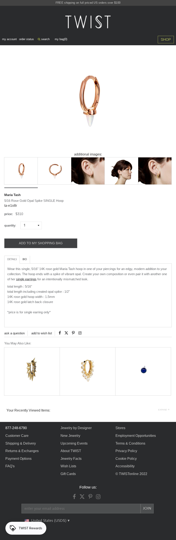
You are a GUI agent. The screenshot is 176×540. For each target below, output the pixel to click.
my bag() (61, 39)
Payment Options (18, 458)
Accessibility (125, 466)
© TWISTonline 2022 (131, 474)
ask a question (14, 333)
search (45, 39)
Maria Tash (12, 195)
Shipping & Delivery (20, 443)
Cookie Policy (126, 458)
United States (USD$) (49, 521)
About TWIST (71, 451)
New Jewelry (70, 435)
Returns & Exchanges (22, 451)
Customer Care (17, 435)
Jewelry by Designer (76, 428)
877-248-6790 (16, 428)
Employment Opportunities (135, 435)
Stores (120, 428)
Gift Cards (68, 474)
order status (26, 39)
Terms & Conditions (130, 443)
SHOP (166, 40)
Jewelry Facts (71, 458)
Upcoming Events (74, 443)
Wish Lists (68, 466)
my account (9, 39)
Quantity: (12, 225)
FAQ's (10, 466)
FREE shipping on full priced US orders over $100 (88, 2)
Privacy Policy (126, 451)
